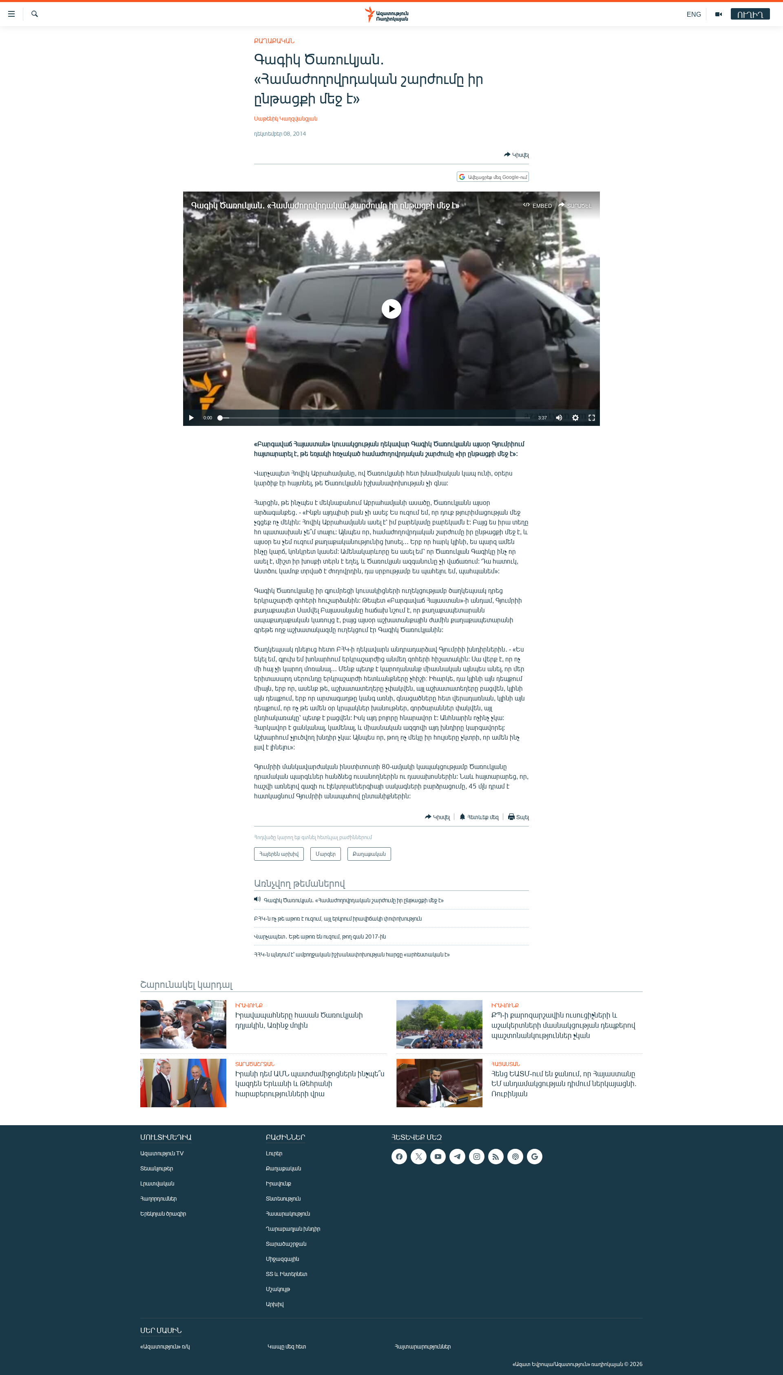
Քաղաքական (274, 40)
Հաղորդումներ (158, 1198)
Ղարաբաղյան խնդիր (293, 1228)
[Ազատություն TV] (718, 14)
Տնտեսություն (283, 1198)
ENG (694, 14)
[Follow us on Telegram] (457, 1156)
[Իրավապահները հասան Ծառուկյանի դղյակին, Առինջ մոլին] (183, 1024)
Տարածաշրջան (254, 1064)
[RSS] (496, 1156)
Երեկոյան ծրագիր (163, 1213)
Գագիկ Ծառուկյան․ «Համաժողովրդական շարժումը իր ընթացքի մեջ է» (325, 205)
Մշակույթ (278, 1288)
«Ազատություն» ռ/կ (165, 1346)
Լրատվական (157, 1183)
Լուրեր (274, 1153)
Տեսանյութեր (156, 1168)
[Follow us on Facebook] (399, 1156)
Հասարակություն (288, 1213)
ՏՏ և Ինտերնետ (286, 1273)
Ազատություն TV (162, 1153)
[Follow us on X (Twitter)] (418, 1156)
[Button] (516, 154)
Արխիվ (274, 1303)
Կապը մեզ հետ (287, 1346)
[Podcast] (515, 1156)
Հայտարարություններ (423, 1346)
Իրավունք (249, 1005)
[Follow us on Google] (534, 1156)
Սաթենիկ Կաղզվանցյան (285, 118)
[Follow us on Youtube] (438, 1156)
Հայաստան (505, 1064)
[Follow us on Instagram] (476, 1156)
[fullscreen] (592, 418)
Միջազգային (282, 1258)
